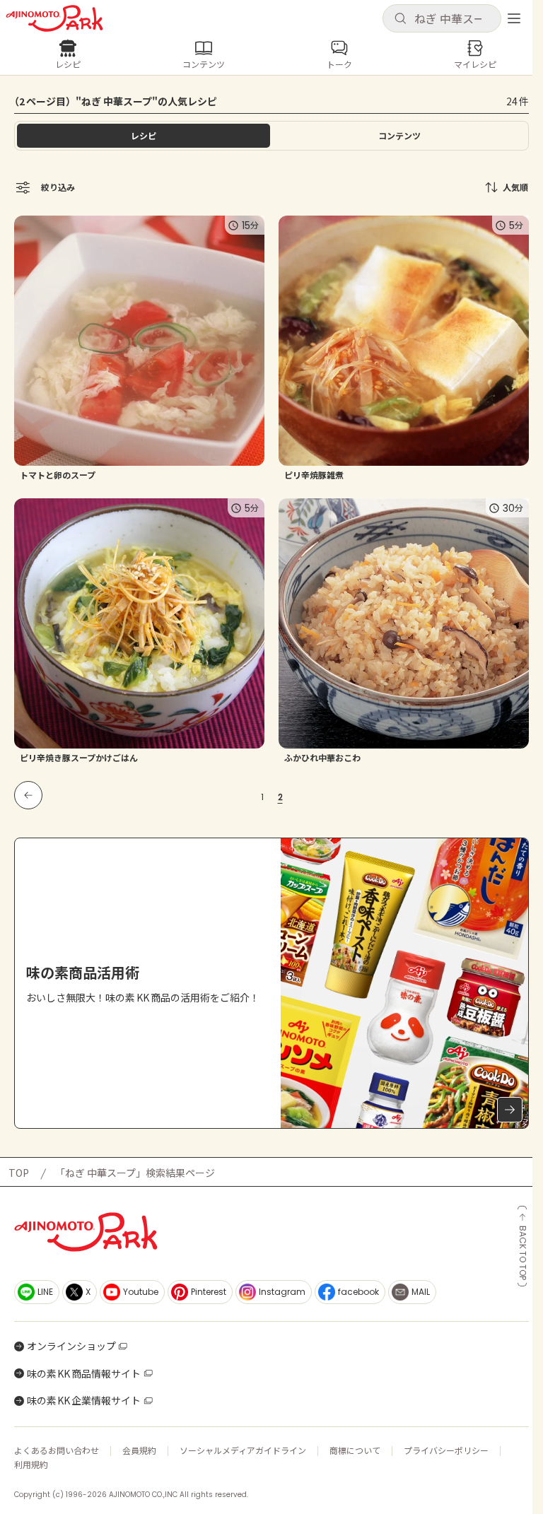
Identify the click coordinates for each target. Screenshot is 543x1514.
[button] (442, 18)
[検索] (400, 19)
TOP (18, 1173)
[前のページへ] (28, 795)
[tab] (399, 136)
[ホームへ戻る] (54, 18)
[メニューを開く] (514, 18)
